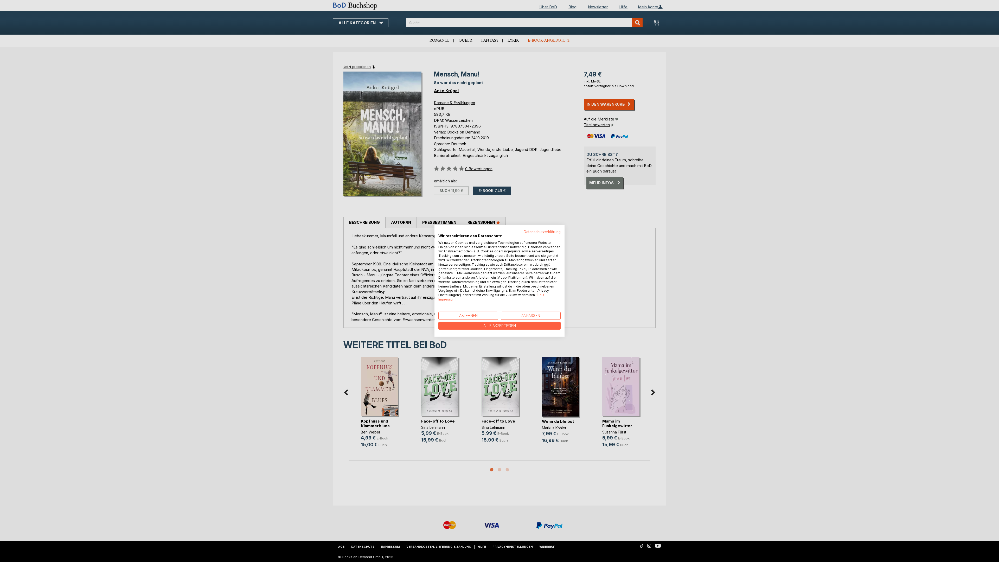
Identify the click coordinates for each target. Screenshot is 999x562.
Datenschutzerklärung (542, 232)
